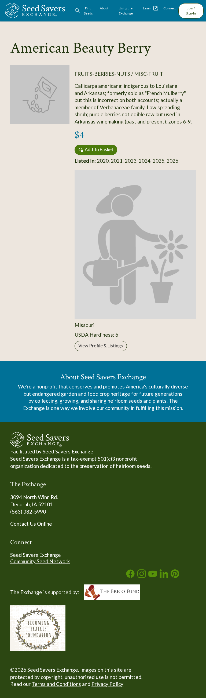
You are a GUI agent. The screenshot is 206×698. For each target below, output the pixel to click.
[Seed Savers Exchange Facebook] (130, 576)
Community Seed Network (40, 561)
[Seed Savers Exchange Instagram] (141, 576)
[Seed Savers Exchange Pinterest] (175, 576)
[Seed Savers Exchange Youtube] (152, 576)
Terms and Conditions (56, 684)
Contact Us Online (31, 524)
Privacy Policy (107, 684)
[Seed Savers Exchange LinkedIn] (164, 576)
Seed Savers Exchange (35, 555)
